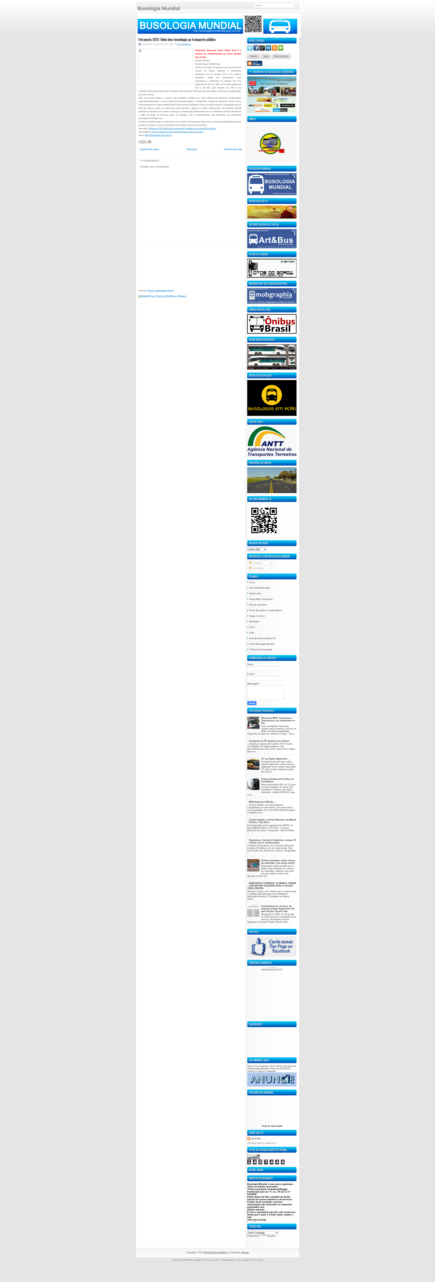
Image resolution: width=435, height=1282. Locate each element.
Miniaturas (254, 621)
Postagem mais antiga (233, 149)
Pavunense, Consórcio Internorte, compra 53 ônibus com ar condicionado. (272, 841)
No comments (184, 44)
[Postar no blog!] (143, 141)
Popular (253, 56)
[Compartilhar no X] (146, 141)
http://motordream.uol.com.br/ (158, 135)
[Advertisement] (163, 266)
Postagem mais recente (149, 149)
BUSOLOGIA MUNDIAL (215, 1252)
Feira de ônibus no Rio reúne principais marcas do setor (177, 132)
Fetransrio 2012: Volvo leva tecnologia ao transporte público (177, 39)
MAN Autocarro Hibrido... (262, 802)
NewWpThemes (187, 1260)
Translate (270, 1236)
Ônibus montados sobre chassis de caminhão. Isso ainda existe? (278, 861)
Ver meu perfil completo (261, 1143)
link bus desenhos (258, 604)
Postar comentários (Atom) (160, 290)
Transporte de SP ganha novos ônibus (269, 741)
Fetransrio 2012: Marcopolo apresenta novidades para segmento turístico (182, 128)
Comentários (257, 568)
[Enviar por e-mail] (140, 141)
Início (252, 582)
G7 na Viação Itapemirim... (275, 758)
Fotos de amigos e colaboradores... (266, 610)
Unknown (256, 1139)
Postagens (257, 563)
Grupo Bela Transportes (261, 599)
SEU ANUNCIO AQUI (259, 588)
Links (252, 632)
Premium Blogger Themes (231, 1260)
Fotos (252, 627)
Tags (266, 56)
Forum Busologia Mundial (261, 644)
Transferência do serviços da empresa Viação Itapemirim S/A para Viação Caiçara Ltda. (277, 909)
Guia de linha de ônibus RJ (262, 638)
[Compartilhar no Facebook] (149, 141)
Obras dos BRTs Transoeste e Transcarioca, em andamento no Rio (278, 720)
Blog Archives (281, 56)
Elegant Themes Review (253, 1260)
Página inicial (191, 149)
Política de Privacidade (260, 649)
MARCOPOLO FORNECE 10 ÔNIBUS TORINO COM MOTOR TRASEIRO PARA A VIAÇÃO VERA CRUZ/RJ (271, 886)
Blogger (245, 1252)
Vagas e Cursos (257, 616)
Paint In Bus (255, 593)
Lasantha (215, 1260)
